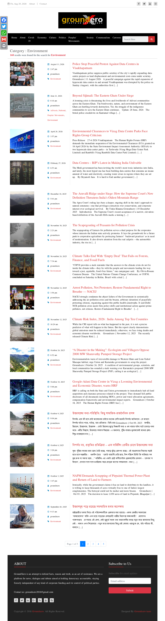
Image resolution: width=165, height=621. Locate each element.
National (62, 110)
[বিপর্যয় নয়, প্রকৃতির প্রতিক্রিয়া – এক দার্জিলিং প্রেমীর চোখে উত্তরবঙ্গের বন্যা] (22, 454)
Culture (52, 37)
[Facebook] (4, 20)
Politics (62, 37)
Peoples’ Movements (73, 39)
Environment (55, 78)
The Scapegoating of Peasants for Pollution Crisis (104, 225)
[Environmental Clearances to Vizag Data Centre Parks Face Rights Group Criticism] (22, 140)
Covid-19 (31, 39)
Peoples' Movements (56, 115)
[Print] (4, 46)
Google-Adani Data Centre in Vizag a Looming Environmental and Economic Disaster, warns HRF (112, 383)
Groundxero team (142, 611)
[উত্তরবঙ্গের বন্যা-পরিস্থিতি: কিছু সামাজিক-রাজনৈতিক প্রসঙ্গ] (22, 422)
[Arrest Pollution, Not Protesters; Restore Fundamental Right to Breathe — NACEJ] (22, 297)
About (32, 3)
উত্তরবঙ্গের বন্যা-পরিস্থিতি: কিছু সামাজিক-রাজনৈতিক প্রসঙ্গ (103, 413)
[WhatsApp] (4, 33)
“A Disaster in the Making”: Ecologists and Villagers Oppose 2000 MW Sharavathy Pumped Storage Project (111, 352)
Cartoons (117, 37)
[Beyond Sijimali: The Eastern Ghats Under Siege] (22, 105)
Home (14, 37)
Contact (43, 3)
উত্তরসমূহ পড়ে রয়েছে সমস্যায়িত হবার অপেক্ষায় (98, 506)
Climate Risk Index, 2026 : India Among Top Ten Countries (110, 319)
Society (90, 37)
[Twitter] (4, 26)
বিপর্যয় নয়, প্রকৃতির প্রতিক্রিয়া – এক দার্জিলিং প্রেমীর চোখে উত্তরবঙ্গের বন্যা (113, 445)
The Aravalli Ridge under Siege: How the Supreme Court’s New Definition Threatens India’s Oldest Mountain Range (113, 195)
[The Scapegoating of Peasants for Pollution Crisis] (22, 234)
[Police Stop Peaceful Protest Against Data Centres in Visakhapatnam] (22, 73)
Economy (42, 37)
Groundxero (38, 611)
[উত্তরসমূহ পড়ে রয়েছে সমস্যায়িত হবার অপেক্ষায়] (22, 516)
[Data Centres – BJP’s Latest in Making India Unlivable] (22, 172)
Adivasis (54, 110)
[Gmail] (4, 39)
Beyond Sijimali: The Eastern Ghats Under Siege (103, 95)
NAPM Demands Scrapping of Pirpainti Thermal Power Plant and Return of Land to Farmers (111, 477)
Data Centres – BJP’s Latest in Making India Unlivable (107, 163)
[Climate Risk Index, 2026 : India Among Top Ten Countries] (22, 328)
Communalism (103, 37)
